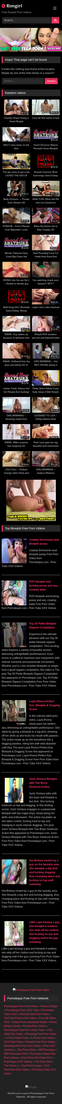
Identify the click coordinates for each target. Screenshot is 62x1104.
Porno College (49, 1006)
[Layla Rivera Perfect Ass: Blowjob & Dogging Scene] (14, 724)
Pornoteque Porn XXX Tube (22, 1010)
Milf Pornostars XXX (16, 1053)
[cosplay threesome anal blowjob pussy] (14, 562)
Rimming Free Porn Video (41, 1034)
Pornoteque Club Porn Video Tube (24, 1030)
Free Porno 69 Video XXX (36, 1057)
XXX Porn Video (13, 1041)
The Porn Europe (31, 1065)
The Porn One (43, 1061)
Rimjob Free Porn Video (40, 1041)
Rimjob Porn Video (34, 1026)
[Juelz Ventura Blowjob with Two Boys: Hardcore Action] (14, 801)
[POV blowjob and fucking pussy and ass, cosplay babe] (14, 604)
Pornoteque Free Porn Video (21, 1006)
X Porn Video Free (17, 1037)
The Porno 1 (11, 1065)
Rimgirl (13, 6)
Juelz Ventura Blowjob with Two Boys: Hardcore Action (43, 782)
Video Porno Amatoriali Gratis (29, 1022)
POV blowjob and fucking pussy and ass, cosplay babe (43, 585)
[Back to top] (51, 1094)
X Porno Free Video (42, 1037)
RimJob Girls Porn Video (34, 1014)
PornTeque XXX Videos (18, 1061)
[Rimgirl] (31, 1087)
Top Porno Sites (26, 1049)
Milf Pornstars (47, 1049)
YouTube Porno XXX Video (20, 1018)
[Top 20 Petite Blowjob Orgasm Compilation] (14, 646)
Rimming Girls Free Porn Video (22, 1045)
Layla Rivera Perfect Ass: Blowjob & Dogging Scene (44, 705)
